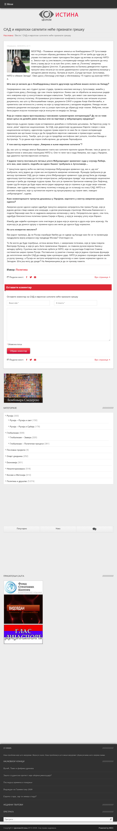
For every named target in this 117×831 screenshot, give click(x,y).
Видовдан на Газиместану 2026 (18, 789)
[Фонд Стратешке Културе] (23, 581)
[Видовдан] (23, 595)
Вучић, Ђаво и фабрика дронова (19, 768)
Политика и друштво (17, 481)
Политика (22, 269)
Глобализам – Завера (20, 437)
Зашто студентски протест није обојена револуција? (28, 775)
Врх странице (102, 277)
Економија (12, 462)
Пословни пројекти (16, 449)
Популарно (22, 528)
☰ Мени (8, 4)
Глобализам (13, 432)
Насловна (8, 35)
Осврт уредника (15, 456)
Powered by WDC (106, 828)
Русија (10, 415)
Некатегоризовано (16, 468)
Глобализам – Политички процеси (27, 443)
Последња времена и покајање (18, 782)
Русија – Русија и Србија (22, 426)
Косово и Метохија (16, 474)
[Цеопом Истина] (58, 11)
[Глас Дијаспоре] (23, 625)
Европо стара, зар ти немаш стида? (20, 796)
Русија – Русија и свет (21, 420)
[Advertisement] (23, 506)
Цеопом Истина (21, 828)
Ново (58, 528)
